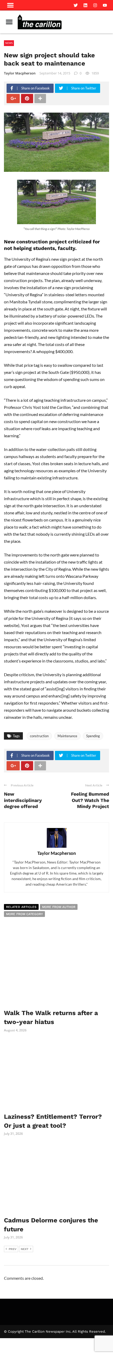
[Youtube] (105, 5)
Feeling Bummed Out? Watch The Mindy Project (90, 800)
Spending (93, 736)
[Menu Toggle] (9, 22)
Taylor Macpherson (19, 73)
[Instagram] (95, 5)
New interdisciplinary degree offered (23, 800)
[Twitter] (75, 5)
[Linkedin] (85, 5)
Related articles (21, 907)
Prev (13, 1249)
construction (39, 736)
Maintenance (67, 736)
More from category (24, 914)
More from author (58, 907)
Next (24, 1249)
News (9, 43)
